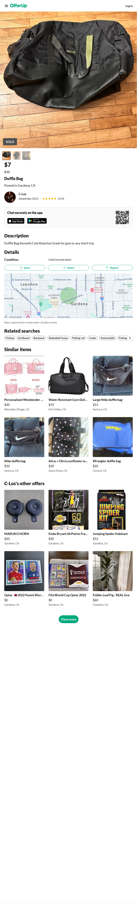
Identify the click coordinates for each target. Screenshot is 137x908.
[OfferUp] (18, 6)
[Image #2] (16, 155)
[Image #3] (26, 155)
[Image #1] (6, 155)
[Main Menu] (6, 6)
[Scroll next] (130, 338)
